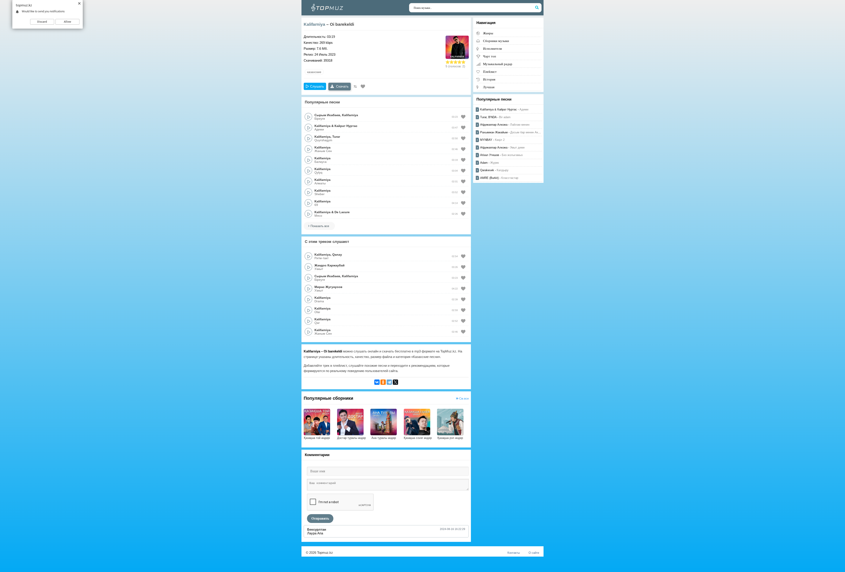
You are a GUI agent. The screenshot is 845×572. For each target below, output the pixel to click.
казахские (314, 72)
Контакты (513, 552)
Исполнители (492, 48)
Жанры (488, 33)
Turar (336, 136)
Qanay (337, 254)
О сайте (534, 552)
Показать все (319, 226)
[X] (395, 382)
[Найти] (537, 7)
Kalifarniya (314, 24)
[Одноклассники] (383, 382)
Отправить (320, 518)
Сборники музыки (496, 40)
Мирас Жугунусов (328, 287)
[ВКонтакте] (377, 382)
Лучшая (488, 87)
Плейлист (490, 71)
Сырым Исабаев (327, 115)
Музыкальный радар (497, 64)
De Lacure (342, 212)
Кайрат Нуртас (345, 126)
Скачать (342, 86)
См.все (463, 398)
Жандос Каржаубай (329, 265)
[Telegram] (389, 382)
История (489, 79)
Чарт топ (489, 56)
